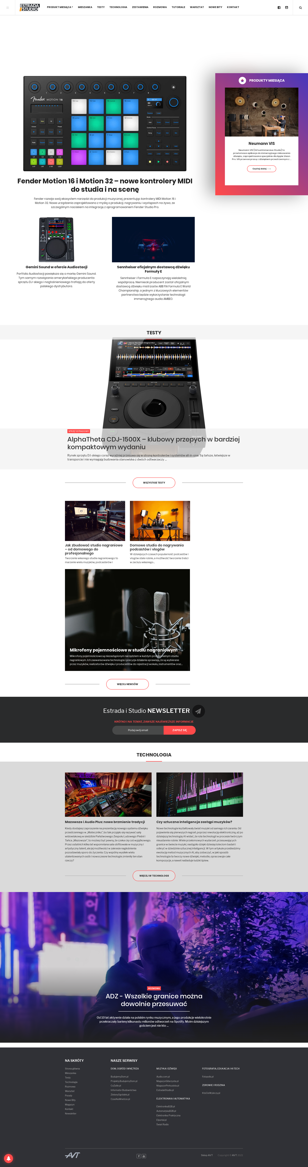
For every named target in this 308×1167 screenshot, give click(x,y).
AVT (234, 1155)
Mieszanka (85, 7)
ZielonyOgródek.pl (120, 1094)
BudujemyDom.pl (119, 1076)
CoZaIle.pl (116, 1085)
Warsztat (197, 7)
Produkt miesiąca (59, 7)
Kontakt (233, 7)
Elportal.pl (161, 1120)
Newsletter (70, 1113)
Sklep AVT (207, 1155)
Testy (101, 7)
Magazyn (69, 1104)
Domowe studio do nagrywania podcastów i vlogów (157, 547)
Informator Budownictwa (123, 1090)
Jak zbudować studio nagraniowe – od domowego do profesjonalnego (94, 549)
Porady (68, 1095)
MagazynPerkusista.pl (167, 1085)
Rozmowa (160, 7)
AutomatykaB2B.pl (166, 1111)
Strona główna (72, 1068)
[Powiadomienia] (8, 1158)
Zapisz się (179, 730)
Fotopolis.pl (208, 1076)
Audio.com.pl (163, 1076)
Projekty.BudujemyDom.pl (124, 1081)
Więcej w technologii (154, 875)
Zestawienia (140, 7)
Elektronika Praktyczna (168, 1115)
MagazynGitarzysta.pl (167, 1081)
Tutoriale (178, 7)
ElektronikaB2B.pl (165, 1106)
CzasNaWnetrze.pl (120, 1099)
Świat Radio (162, 1124)
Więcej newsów (127, 684)
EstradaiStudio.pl (165, 1090)
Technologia (118, 7)
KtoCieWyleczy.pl (211, 1093)
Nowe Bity (215, 7)
